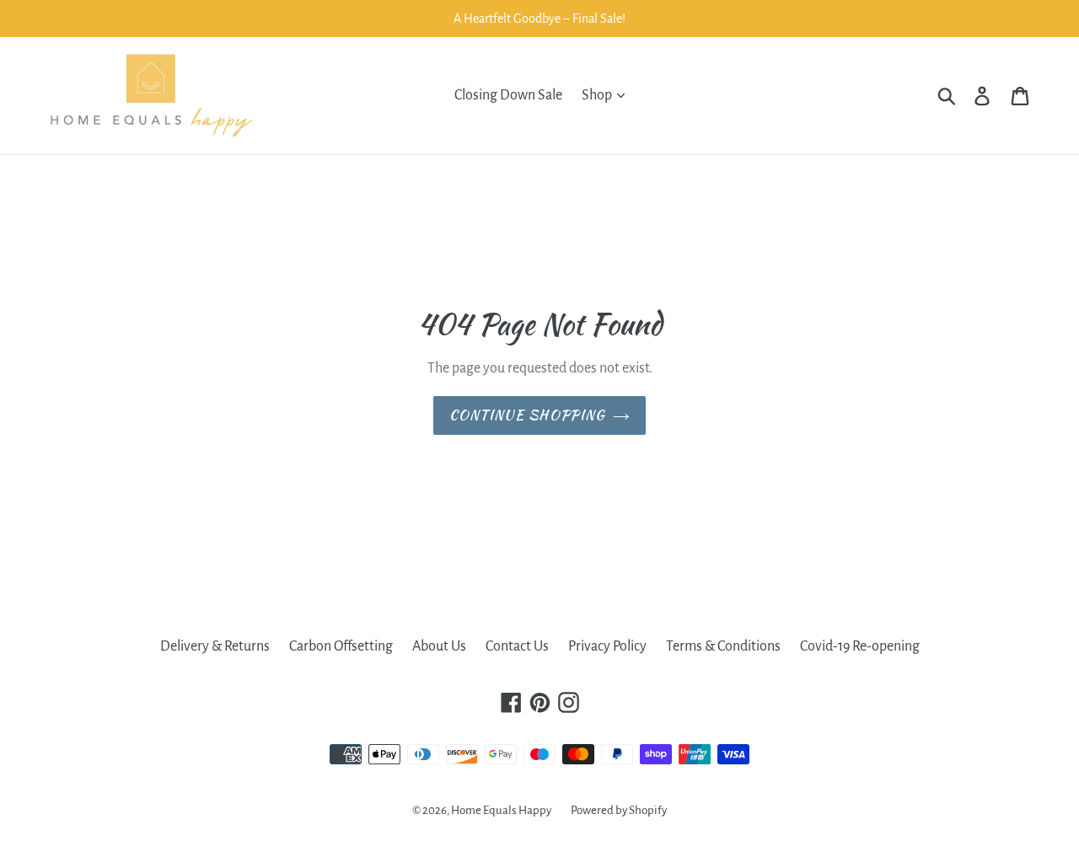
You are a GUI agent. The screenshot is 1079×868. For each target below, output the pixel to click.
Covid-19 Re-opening (860, 646)
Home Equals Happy (501, 810)
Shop (598, 95)
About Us (439, 646)
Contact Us (517, 646)
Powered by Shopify (619, 810)
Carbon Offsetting (341, 646)
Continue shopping (527, 415)
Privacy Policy (607, 646)
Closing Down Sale (508, 95)
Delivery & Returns (215, 646)
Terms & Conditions (723, 646)
